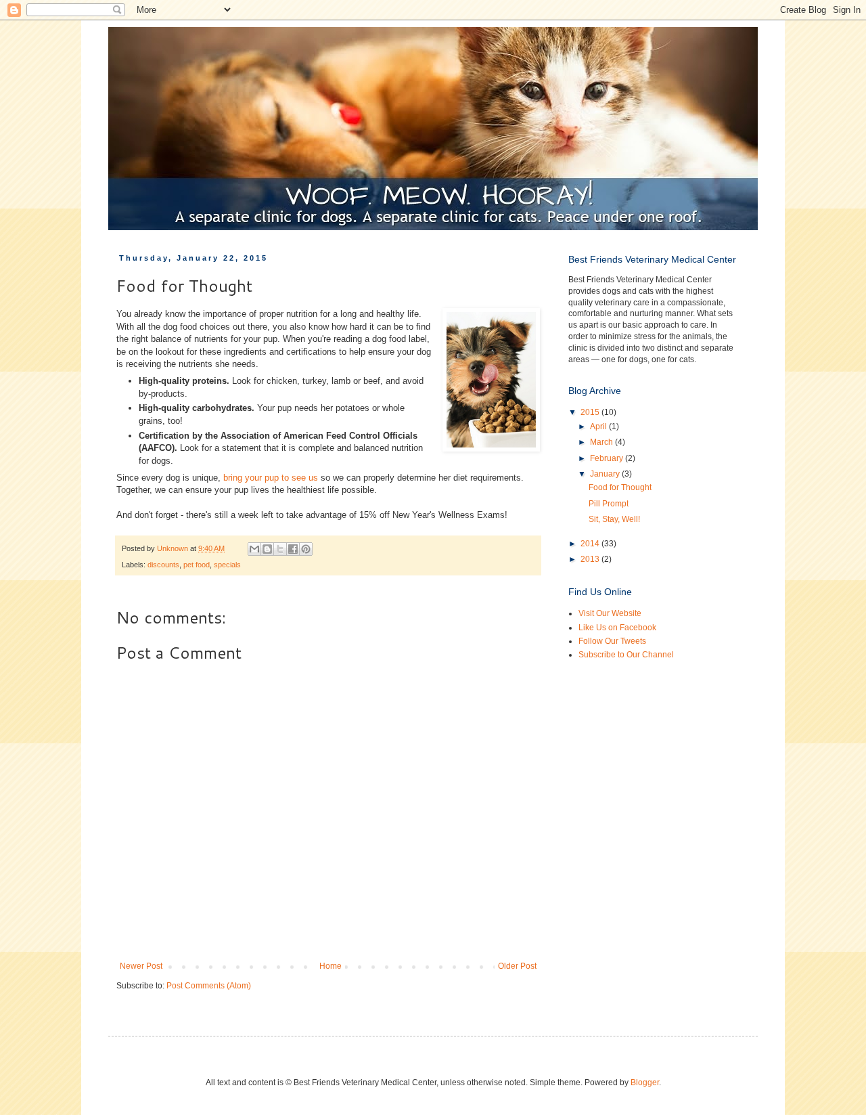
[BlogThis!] (267, 549)
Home (330, 966)
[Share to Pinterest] (306, 549)
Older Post (517, 966)
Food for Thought (620, 487)
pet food (196, 565)
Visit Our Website (609, 613)
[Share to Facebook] (293, 549)
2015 (590, 412)
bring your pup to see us (270, 478)
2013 (590, 559)
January (606, 474)
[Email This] (254, 549)
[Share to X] (280, 549)
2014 (590, 543)
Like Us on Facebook (617, 627)
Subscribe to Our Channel (626, 654)
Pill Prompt (609, 503)
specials (227, 565)
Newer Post (141, 966)
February (607, 458)
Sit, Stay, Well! (614, 519)
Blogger (645, 1082)
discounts (163, 565)
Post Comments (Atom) (208, 985)
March (602, 442)
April (599, 426)
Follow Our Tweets (612, 641)
